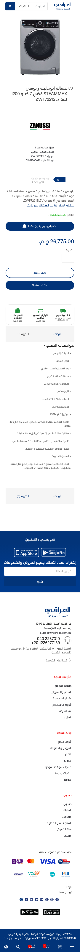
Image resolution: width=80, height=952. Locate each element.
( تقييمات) (38, 182)
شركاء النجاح (64, 741)
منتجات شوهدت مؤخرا (58, 767)
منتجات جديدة (63, 773)
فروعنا (67, 779)
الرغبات (67, 835)
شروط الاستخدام (61, 704)
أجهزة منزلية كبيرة (44, 147)
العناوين (66, 816)
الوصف (57, 334)
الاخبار (68, 754)
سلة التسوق (64, 829)
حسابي (67, 804)
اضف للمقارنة (39, 285)
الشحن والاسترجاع (61, 692)
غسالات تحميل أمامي (42, 151)
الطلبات (67, 810)
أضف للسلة (40, 272)
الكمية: (69, 250)
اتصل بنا (67, 717)
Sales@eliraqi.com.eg (57, 628)
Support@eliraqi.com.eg (55, 632)
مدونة (67, 760)
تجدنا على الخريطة (56, 660)
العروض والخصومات (60, 748)
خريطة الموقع (63, 685)
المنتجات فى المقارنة (59, 823)
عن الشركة (65, 711)
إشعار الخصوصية (62, 698)
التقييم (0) (23, 334)
